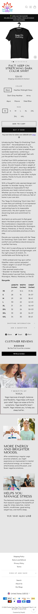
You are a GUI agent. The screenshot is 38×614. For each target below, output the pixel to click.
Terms (19, 567)
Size (19, 107)
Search (19, 580)
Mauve (17, 101)
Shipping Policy (19, 556)
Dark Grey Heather (15, 95)
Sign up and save (18, 573)
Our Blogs (19, 587)
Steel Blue (27, 101)
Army (28, 95)
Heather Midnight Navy (23, 90)
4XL (22, 116)
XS (5, 111)
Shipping (11, 79)
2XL (32, 111)
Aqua (9, 101)
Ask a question (19, 328)
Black (8, 90)
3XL (15, 116)
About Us (19, 584)
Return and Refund (19, 560)
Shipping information (19, 323)
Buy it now (19, 130)
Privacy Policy (19, 563)
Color (19, 86)
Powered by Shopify (19, 612)
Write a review (19, 354)
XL (26, 111)
